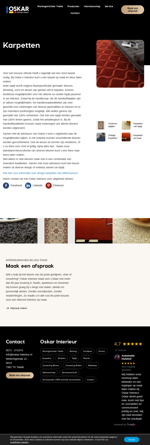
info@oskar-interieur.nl (19, 354)
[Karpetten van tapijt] (126, 125)
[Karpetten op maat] (126, 136)
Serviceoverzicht (69, 372)
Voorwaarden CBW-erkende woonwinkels (61, 379)
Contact (90, 379)
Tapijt (74, 358)
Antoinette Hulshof (128, 357)
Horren (101, 351)
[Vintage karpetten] (101, 136)
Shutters (61, 358)
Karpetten (46, 358)
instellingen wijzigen (19, 442)
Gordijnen (87, 351)
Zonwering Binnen (50, 365)
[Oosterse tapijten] (101, 125)
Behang (73, 351)
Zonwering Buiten (73, 365)
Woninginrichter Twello (52, 351)
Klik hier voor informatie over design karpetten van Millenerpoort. (40, 173)
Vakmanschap (48, 372)
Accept (131, 439)
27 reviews (120, 350)
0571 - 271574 (14, 350)
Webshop (92, 365)
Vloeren (86, 358)
